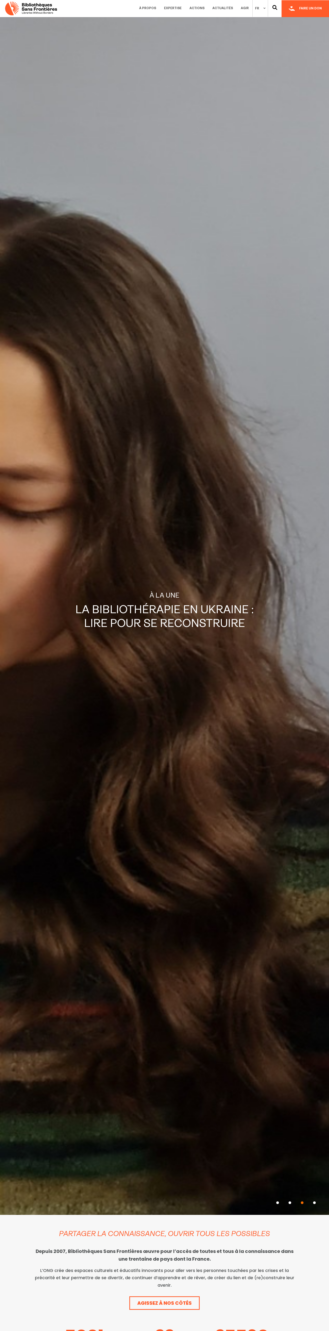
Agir (245, 8)
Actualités (222, 8)
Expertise (173, 8)
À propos (147, 8)
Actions (197, 8)
